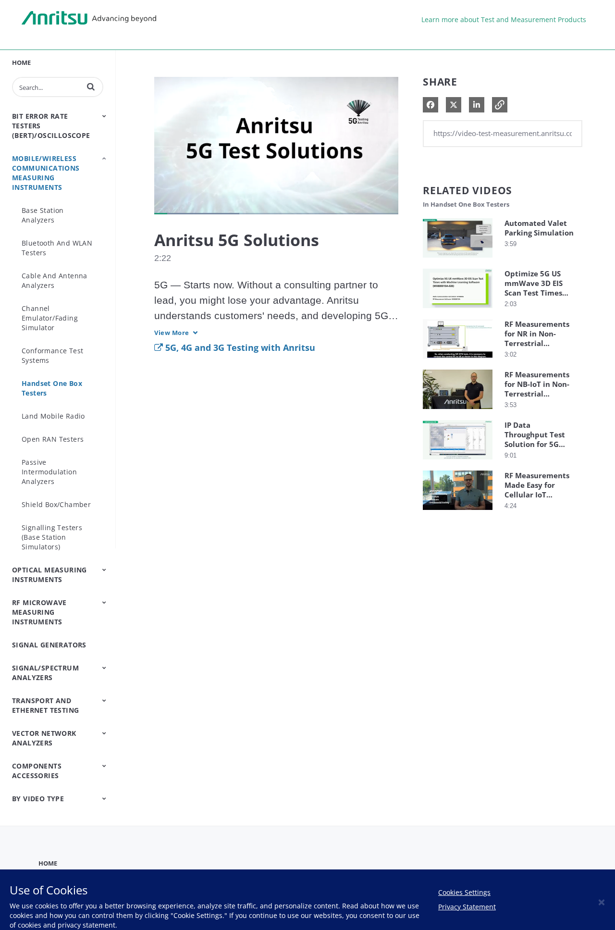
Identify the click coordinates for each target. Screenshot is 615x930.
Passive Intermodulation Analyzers (49, 472)
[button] (90, 86)
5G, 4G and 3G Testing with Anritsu (239, 347)
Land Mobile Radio (53, 416)
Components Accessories (37, 770)
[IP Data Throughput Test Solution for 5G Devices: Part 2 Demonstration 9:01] (457, 461)
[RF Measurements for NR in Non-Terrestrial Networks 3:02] (457, 360)
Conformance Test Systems (52, 355)
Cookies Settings (464, 892)
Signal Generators (49, 644)
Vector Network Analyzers (44, 738)
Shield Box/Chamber (56, 504)
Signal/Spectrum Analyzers (45, 672)
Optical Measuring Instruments (49, 574)
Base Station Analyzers (43, 215)
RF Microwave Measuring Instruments (39, 612)
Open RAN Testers (53, 439)
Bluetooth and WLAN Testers (57, 247)
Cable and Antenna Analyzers (54, 280)
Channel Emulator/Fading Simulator (50, 318)
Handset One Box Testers (52, 388)
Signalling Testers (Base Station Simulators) (52, 537)
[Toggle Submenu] (104, 116)
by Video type (38, 798)
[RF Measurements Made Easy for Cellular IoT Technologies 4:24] (457, 512)
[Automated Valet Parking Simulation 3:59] (457, 259)
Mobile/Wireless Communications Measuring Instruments (46, 173)
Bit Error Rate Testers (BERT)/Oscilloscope (51, 126)
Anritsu (89, 18)
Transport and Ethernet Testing (45, 705)
